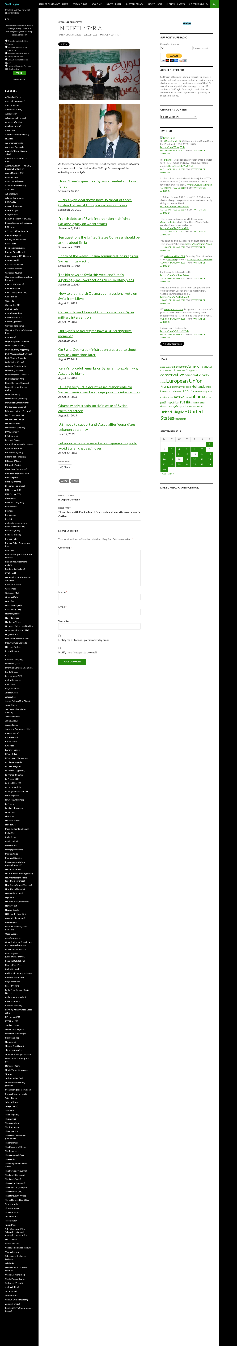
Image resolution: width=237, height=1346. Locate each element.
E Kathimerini (11, 436)
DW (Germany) (12, 431)
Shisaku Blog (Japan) (14, 1046)
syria (75, 481)
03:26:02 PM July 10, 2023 (172, 150)
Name (62, 592)
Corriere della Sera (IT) (15, 325)
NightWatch (10, 897)
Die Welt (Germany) (14, 419)
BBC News (10, 227)
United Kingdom (173, 412)
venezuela (180, 418)
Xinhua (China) (12, 1287)
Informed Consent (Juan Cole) (19, 667)
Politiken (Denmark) (14, 977)
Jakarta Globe (11, 692)
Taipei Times (11, 1098)
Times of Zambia (12, 1212)
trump (193, 406)
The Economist (12, 1151)
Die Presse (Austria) (14, 415)
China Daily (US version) (16, 292)
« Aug (163, 473)
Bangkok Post (11, 214)
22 (209, 459)
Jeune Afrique (11, 720)
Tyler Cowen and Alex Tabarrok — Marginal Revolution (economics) (16, 1232)
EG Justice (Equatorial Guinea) (19, 444)
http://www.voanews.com (17, 638)
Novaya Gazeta (12, 910)
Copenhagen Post (13, 321)
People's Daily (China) (15, 961)
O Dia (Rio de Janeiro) (15, 918)
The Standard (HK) (13, 1191)
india (208, 386)
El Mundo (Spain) (13, 465)
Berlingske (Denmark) (15, 239)
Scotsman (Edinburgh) (15, 1033)
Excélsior (9, 519)
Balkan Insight (11, 210)
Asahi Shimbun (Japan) (15, 185)
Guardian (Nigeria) (13, 605)
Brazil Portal (10, 243)
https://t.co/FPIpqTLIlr (172, 147)
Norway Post (11, 905)
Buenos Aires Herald (15, 252)
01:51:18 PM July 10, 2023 (172, 169)
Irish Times (10, 684)
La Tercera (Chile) (13, 787)
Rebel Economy (12, 1001)
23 (164, 464)
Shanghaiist (10, 1042)
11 (179, 454)
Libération (10, 816)
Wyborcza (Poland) (14, 1283)
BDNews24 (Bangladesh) (16, 231)
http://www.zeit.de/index (16, 642)
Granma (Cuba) (12, 597)
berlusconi (180, 366)
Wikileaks (9, 1263)
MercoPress (11, 845)
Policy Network (12, 969)
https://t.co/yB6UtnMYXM (174, 331)
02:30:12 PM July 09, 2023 (172, 334)
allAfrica (9, 138)
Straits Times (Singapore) (16, 1070)
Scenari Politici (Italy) (14, 1029)
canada (207, 366)
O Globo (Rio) (11, 922)
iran (162, 391)
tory (187, 406)
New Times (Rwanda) (15, 889)
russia (185, 402)
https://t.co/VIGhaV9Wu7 (174, 275)
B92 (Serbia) (10, 202)
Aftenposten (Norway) (15, 118)
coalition (181, 371)
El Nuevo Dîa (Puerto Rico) (17, 473)
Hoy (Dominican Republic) (17, 630)
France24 (9, 550)
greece (187, 386)
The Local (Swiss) (13, 1179)
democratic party (197, 375)
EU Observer (11, 506)
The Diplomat (11, 1142)
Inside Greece (11, 672)
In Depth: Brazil (114, 4)
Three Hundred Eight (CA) (17, 1200)
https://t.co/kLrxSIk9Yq (200, 259)
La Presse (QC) (12, 779)
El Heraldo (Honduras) (15, 456)
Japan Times (11, 705)
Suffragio (12, 4)
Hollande (198, 386)
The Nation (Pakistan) (15, 1183)
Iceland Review (12, 651)
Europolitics (10, 515)
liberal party (205, 391)
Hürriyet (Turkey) (13, 647)
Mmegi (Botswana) (14, 849)
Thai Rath (9, 1110)
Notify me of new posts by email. (77, 652)
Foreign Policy (11, 539)
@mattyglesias (168, 222)
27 (194, 464)
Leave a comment (111, 34)
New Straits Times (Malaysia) (18, 885)
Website (63, 621)
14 (202, 454)
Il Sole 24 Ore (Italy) (14, 659)
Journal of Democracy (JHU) (18, 729)
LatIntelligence (12, 795)
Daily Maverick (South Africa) (18, 354)
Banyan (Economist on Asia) (18, 218)
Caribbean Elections (14, 268)
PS (210, 397)
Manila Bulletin (12, 841)
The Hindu (10, 1159)
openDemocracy (13, 938)
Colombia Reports (13, 317)
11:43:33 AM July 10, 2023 (173, 188)
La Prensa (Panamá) (14, 774)
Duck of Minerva (12, 423)
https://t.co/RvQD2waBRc (174, 228)
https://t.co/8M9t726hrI (180, 165)
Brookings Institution (15, 248)
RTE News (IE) (11, 1021)
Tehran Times (11, 1102)
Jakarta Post (10, 697)
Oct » (171, 473)
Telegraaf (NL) (11, 1106)
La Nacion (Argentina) (15, 770)
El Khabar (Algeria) (13, 461)
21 (202, 459)
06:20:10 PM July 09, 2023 (172, 319)
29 (209, 464)
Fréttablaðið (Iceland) (15, 569)
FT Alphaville (11, 573)
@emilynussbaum (173, 309)
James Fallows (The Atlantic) (18, 701)
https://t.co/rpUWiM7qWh (174, 206)
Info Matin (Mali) (12, 663)
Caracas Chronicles (14, 264)
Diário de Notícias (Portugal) (18, 411)
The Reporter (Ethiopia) (16, 1187)
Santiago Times (12, 1025)
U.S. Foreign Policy (198, 4)
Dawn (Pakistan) (12, 394)
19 (186, 459)
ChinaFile (9, 301)
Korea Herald (11, 737)
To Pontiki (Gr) (11, 1216)
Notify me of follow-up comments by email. (84, 639)
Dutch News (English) (15, 427)
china (175, 370)
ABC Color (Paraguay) (15, 101)
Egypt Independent (14, 448)
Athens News (11, 193)
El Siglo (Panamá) (13, 481)
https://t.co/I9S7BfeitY (199, 184)
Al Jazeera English (13, 122)
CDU (162, 371)
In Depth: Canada (134, 4)
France (166, 386)
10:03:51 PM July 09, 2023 (172, 300)
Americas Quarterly (14, 147)
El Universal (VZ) (13, 494)
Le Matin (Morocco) (14, 808)
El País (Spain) (11, 477)
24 (171, 464)
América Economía (14, 143)
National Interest (13, 869)
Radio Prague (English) (15, 997)
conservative (172, 374)
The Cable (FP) (12, 1131)
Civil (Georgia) (11, 309)
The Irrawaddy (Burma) (16, 1170)
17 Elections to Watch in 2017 (53, 4)
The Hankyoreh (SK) (14, 1155)
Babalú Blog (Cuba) (13, 206)
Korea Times (11, 741)
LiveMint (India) (12, 820)
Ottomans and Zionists (15, 949)
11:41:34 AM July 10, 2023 (173, 209)
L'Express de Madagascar (16, 758)
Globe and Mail (12, 593)
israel (167, 391)
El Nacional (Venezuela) (16, 469)
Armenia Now (11, 177)
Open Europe (11, 933)
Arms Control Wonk (14, 181)
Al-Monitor (10, 130)
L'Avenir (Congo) (12, 750)
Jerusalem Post (12, 716)
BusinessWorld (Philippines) (18, 256)
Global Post (10, 588)
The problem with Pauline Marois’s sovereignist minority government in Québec (99, 512)
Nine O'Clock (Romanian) (17, 901)
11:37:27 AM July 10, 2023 (173, 231)
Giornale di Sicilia (13, 584)
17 (171, 459)
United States (73, 22)
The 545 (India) (12, 1114)
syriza (181, 406)
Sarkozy (194, 402)
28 (202, 464)
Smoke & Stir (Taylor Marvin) (18, 1054)
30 (164, 469)
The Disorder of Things (15, 1147)
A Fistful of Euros (13, 97)
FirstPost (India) (12, 530)
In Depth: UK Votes (176, 4)
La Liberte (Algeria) (14, 762)
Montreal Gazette (13, 858)
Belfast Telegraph (13, 235)
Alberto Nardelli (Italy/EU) (17, 134)
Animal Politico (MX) (14, 173)
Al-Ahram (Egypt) (13, 126)
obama (198, 396)
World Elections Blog (15, 1274)
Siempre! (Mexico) (14, 1050)
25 (179, 464)
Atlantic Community (14, 198)
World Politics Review (15, 1279)
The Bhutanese (12, 1127)
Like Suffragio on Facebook (179, 487)
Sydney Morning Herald (16, 1094)
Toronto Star (11, 1220)
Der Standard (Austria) (15, 407)
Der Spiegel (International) (17, 402)
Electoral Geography (14, 502)
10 (171, 454)
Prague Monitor (12, 981)
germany (177, 386)
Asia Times (10, 189)
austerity (170, 367)
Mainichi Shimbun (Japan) (17, 829)
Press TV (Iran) (12, 985)
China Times (11, 296)
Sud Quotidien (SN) (14, 1078)
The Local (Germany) (15, 1175)
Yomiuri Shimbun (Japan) (16, 1299)
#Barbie (171, 259)
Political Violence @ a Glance (18, 973)
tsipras (200, 406)
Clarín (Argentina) (13, 313)
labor (178, 391)
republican (173, 402)
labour (186, 391)
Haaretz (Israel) (12, 613)
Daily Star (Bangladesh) (15, 366)
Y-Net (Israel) (11, 1291)
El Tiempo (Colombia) (15, 486)
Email (62, 606)
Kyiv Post (9, 745)
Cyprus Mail (10, 337)
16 (164, 459)
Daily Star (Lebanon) (14, 370)
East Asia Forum (12, 440)
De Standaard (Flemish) (16, 398)
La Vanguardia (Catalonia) (16, 791)
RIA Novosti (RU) (12, 1017)
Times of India (11, 1204)
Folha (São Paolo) (13, 534)
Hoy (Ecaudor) (12, 634)
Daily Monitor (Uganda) (16, 358)
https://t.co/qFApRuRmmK (174, 296)
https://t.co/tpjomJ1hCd (198, 243)
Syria (61, 22)
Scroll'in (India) (12, 1037)
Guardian (9, 601)
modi (188, 397)
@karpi (167, 159)
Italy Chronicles (12, 688)
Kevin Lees (91, 34)
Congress (191, 370)
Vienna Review (12, 1252)
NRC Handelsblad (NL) (15, 914)
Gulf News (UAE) (13, 609)
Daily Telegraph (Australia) (17, 374)
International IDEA (13, 676)
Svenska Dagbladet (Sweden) (18, 1089)
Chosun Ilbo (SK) (12, 305)
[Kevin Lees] (167, 137)
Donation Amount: (170, 44)
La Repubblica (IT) (13, 783)
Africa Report (11, 113)
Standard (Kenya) (13, 1066)
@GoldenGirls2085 (174, 256)
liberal (196, 391)
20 (194, 459)
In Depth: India (155, 4)
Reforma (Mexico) (13, 1005)
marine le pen (166, 397)
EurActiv (9, 510)
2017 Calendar (80, 4)
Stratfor (8, 1074)
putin (163, 402)
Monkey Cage (11, 853)
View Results (19, 79)
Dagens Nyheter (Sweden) (17, 341)
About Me (96, 4)
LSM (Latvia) (10, 824)
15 (209, 454)
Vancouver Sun (12, 1243)
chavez (168, 371)
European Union (184, 381)
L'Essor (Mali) (11, 754)
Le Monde (10, 812)
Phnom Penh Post (13, 965)
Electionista (10, 498)
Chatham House (12, 288)
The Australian (12, 1123)
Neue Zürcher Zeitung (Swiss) (19, 873)
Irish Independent (13, 680)
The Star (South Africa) (15, 1195)
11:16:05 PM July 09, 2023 (172, 247)
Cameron (193, 366)
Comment (65, 547)
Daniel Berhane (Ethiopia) (17, 383)
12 (186, 454)
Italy (173, 391)
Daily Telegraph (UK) (14, 378)
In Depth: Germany (69, 497)
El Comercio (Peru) (14, 452)
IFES (7, 655)
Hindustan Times (13, 622)
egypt (163, 382)
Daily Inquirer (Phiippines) (17, 349)
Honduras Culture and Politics (19, 626)
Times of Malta (12, 1208)
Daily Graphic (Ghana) (15, 345)
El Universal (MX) (13, 490)
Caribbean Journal (13, 272)
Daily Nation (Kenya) (14, 362)
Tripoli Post (10, 1225)
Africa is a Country (13, 109)
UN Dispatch (11, 1239)
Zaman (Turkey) (12, 1304)
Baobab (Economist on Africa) (18, 223)
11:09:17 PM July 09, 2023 (172, 262)
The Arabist (10, 1119)
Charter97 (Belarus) (14, 284)
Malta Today (10, 837)
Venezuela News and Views (18, 1247)
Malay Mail (10, 833)
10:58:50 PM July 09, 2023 (172, 278)
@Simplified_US (172, 140)
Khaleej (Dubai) (12, 733)
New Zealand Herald (14, 893)
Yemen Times (11, 1295)
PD (207, 397)
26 (186, 464)
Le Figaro (9, 804)
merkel (179, 397)
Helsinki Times (12, 618)
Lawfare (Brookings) (14, 799)
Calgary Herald (12, 260)
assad (64, 481)
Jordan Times (11, 725)
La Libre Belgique (13, 766)
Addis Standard (12, 105)
